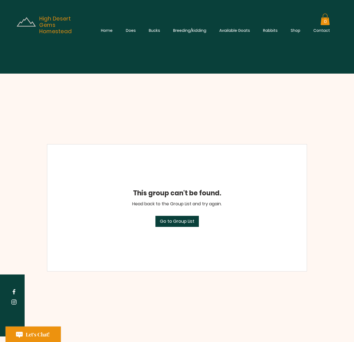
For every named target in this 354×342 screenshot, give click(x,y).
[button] (325, 19)
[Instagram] (14, 302)
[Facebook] (14, 291)
